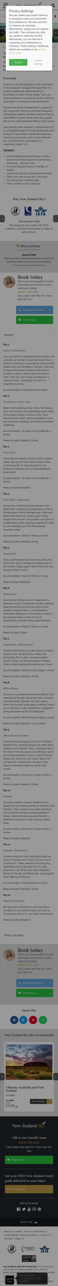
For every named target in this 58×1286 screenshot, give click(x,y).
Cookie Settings (38, 62)
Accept (18, 62)
